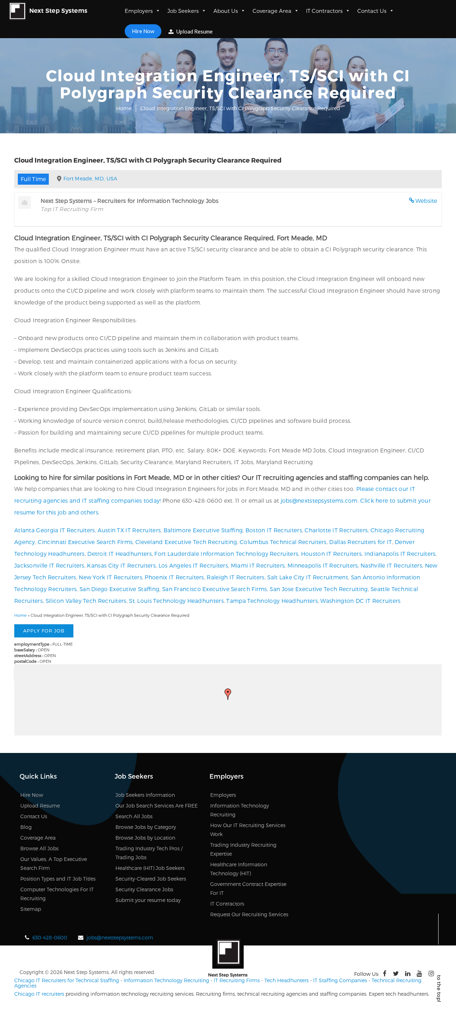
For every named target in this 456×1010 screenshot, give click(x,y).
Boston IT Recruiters (273, 530)
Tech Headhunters (286, 980)
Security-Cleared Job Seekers (150, 879)
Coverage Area (272, 10)
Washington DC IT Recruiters (360, 600)
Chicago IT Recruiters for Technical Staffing (66, 980)
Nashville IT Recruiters (391, 565)
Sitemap (30, 909)
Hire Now (143, 31)
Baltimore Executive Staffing (203, 530)
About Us (225, 10)
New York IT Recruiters (110, 577)
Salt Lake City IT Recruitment (307, 577)
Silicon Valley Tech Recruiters (86, 600)
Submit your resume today (148, 900)
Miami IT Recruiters (258, 565)
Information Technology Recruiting (166, 980)
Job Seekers (183, 10)
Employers (139, 10)
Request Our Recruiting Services (249, 914)
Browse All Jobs (39, 848)
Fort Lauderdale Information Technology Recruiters (226, 553)
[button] (228, 694)
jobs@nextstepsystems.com (319, 500)
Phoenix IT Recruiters (174, 577)
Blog (26, 827)
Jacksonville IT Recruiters (49, 565)
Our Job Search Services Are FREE (156, 806)
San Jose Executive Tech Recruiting (319, 588)
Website (426, 200)
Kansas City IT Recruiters (121, 565)
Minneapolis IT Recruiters (322, 565)
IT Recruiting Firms (237, 980)
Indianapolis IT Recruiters (400, 553)
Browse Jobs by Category (145, 827)
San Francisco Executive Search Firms (214, 588)
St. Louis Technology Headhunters (176, 600)
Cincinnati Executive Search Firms (85, 541)
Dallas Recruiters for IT (360, 541)
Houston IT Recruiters (331, 553)
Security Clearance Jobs (144, 889)
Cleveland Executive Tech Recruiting (186, 541)
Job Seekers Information (145, 795)
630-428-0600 (49, 937)
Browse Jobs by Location (145, 838)
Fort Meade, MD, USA (90, 178)
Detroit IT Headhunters (119, 553)
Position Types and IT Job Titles (57, 879)
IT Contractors (324, 10)
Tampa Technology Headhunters (271, 600)
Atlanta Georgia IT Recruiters (54, 530)
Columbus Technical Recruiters (283, 541)
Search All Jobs (133, 816)
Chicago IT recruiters (39, 994)
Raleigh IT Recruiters (235, 577)
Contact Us (372, 10)
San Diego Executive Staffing (119, 588)
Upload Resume (194, 31)
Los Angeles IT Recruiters (193, 565)
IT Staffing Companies (340, 980)
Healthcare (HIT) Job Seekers (150, 868)
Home (123, 108)
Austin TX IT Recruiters (129, 530)
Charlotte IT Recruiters (336, 530)
